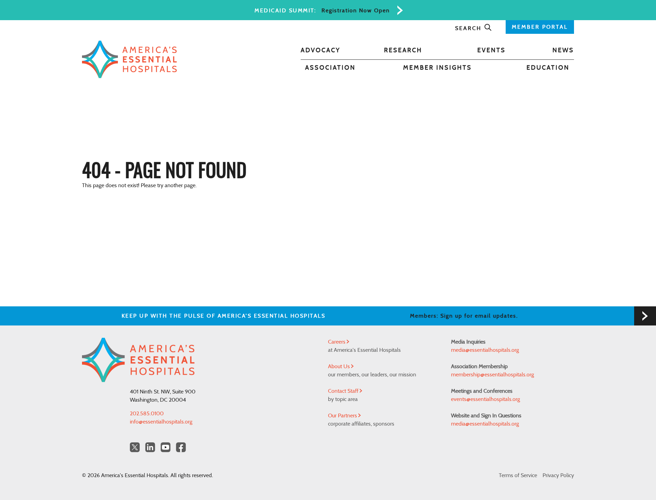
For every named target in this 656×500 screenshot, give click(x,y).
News (563, 50)
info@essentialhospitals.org (161, 422)
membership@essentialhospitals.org (492, 374)
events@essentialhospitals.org (485, 399)
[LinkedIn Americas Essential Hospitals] (150, 447)
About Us (339, 366)
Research (403, 50)
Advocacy (320, 50)
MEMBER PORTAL (540, 27)
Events (491, 50)
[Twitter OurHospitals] (135, 447)
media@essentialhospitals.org (485, 350)
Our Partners (343, 415)
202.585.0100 (147, 413)
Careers (337, 342)
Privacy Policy (558, 475)
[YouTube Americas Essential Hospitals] (165, 447)
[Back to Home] (129, 59)
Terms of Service (518, 475)
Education (548, 68)
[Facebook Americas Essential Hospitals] (181, 447)
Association (330, 68)
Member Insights (437, 68)
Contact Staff (344, 391)
